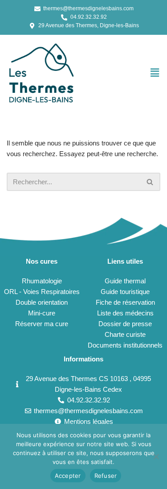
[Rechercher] (150, 182)
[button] (155, 72)
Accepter (68, 475)
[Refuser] (155, 456)
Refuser (105, 475)
